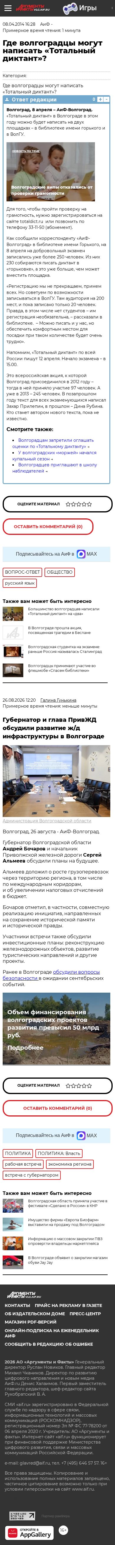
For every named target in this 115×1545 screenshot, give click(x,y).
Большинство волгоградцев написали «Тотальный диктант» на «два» (63, 611)
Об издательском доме (35, 1313)
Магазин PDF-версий (31, 1322)
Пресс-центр (85, 1313)
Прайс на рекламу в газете (68, 1305)
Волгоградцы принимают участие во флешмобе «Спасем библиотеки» (62, 668)
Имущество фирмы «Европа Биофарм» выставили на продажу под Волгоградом (66, 1222)
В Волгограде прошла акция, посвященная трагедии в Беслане (59, 630)
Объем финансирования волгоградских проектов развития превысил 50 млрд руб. (53, 1024)
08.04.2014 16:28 (19, 24)
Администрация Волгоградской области (47, 821)
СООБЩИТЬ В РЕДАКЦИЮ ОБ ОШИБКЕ (49, 1344)
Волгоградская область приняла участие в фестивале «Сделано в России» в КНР (67, 1203)
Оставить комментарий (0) (48, 526)
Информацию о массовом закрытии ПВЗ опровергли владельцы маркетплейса (65, 1241)
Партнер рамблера (56, 1516)
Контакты (17, 1305)
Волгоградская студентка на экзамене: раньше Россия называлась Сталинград (65, 649)
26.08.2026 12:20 (19, 700)
